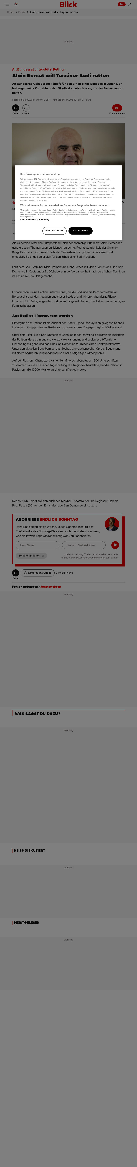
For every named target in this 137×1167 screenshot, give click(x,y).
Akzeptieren (80, 231)
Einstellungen (54, 231)
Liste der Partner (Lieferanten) (34, 220)
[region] (68, 202)
